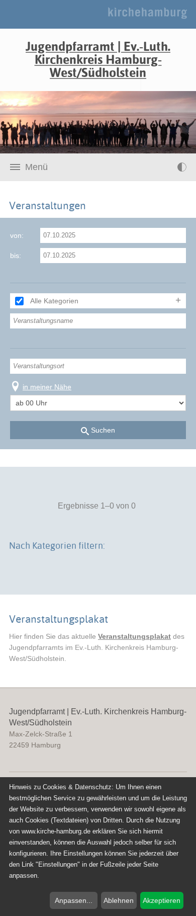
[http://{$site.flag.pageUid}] (161, 167)
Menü (36, 167)
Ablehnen (119, 900)
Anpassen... (73, 900)
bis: (15, 256)
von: (17, 235)
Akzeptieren (161, 900)
